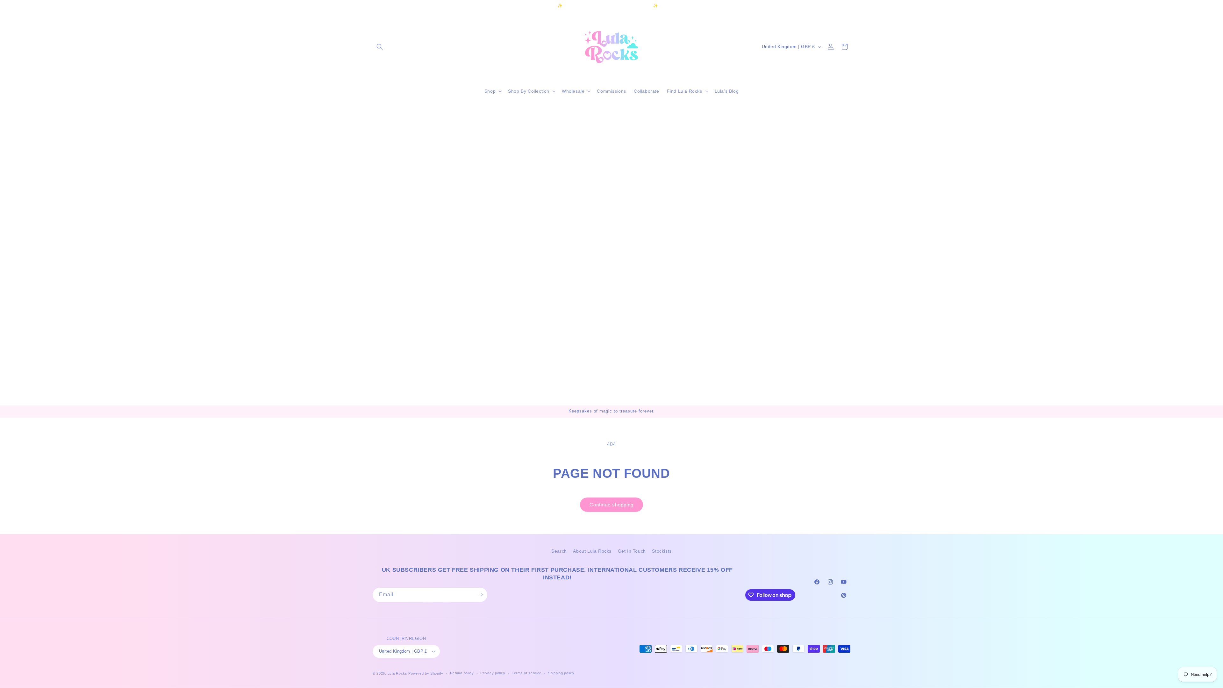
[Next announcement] (705, 6)
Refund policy (462, 673)
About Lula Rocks (592, 551)
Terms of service (526, 673)
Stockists (661, 551)
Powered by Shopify (425, 673)
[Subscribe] (480, 595)
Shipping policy (561, 673)
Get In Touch (632, 551)
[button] (380, 47)
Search (559, 551)
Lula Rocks (397, 673)
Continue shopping (611, 504)
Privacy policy (492, 673)
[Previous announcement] (518, 6)
